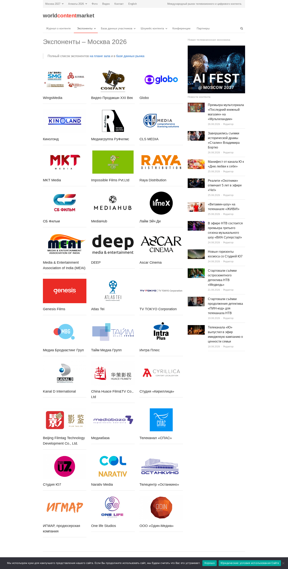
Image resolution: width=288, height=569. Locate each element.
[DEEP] (113, 234)
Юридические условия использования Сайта (250, 563)
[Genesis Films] (64, 281)
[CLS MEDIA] (161, 110)
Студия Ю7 (52, 484)
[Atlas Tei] (113, 281)
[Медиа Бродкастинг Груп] (64, 322)
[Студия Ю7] (64, 456)
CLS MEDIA (148, 139)
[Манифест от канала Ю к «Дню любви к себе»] (196, 161)
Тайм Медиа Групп (106, 350)
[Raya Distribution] (161, 152)
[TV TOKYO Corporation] (161, 281)
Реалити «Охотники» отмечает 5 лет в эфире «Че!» (225, 185)
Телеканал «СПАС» (155, 438)
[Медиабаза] (113, 409)
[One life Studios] (113, 497)
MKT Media (52, 180)
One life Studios (103, 526)
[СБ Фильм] (64, 193)
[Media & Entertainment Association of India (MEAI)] (64, 234)
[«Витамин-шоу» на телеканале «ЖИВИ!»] (196, 204)
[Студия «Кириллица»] (161, 363)
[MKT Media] (64, 152)
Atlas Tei (97, 309)
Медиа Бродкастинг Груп (63, 350)
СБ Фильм (51, 221)
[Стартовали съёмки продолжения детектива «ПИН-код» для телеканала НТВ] (196, 299)
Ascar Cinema (150, 262)
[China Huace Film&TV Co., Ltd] (113, 363)
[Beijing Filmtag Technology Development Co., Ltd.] (64, 409)
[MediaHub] (113, 193)
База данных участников (116, 28)
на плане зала (100, 56)
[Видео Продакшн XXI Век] (113, 69)
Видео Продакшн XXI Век (112, 98)
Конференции (181, 28)
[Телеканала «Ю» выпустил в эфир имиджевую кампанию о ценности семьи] (196, 327)
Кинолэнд (51, 139)
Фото (95, 3)
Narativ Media (102, 484)
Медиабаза (100, 438)
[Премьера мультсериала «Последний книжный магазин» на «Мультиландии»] (196, 104)
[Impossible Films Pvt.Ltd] (113, 152)
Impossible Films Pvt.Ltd (110, 180)
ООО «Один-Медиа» (156, 526)
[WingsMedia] (64, 69)
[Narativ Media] (113, 456)
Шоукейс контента (152, 28)
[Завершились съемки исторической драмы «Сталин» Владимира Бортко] (196, 133)
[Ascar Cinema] (161, 234)
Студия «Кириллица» (156, 391)
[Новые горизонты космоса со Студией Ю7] (196, 251)
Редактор (228, 124)
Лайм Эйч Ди (150, 221)
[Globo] (161, 69)
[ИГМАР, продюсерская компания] (64, 497)
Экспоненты (84, 28)
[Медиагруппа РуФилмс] (113, 110)
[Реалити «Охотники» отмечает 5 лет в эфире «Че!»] (196, 180)
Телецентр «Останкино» (159, 484)
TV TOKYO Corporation (158, 309)
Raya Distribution (152, 180)
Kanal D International (59, 391)
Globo (144, 98)
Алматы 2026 (76, 3)
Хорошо (209, 563)
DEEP (96, 262)
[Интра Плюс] (161, 322)
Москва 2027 (52, 3)
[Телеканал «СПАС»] (161, 409)
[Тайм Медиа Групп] (113, 322)
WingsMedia (52, 98)
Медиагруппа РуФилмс (110, 139)
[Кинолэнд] (64, 110)
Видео (106, 3)
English (132, 3)
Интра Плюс (149, 350)
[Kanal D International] (64, 363)
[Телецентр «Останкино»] (161, 456)
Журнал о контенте (58, 28)
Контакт (119, 3)
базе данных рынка (130, 56)
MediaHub (99, 221)
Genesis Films (54, 309)
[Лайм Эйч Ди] (161, 193)
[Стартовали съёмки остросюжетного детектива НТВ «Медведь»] (196, 270)
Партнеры (203, 28)
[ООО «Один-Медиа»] (161, 497)
